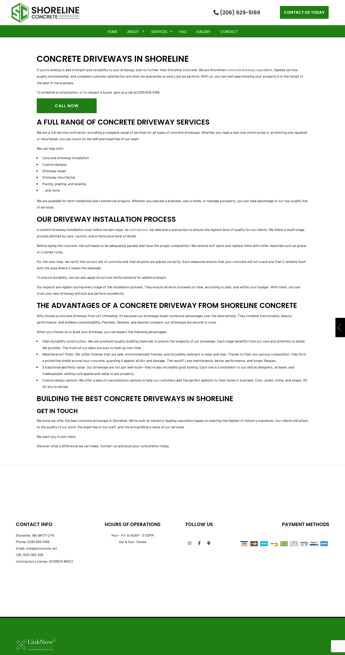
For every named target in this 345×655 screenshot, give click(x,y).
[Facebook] (199, 543)
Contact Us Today (304, 12)
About (133, 31)
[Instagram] (189, 543)
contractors (138, 229)
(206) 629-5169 (239, 12)
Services (159, 31)
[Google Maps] (208, 543)
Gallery (203, 31)
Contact (229, 31)
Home (112, 31)
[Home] (45, 12)
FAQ (182, 31)
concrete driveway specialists (249, 70)
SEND (333, 355)
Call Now (67, 106)
